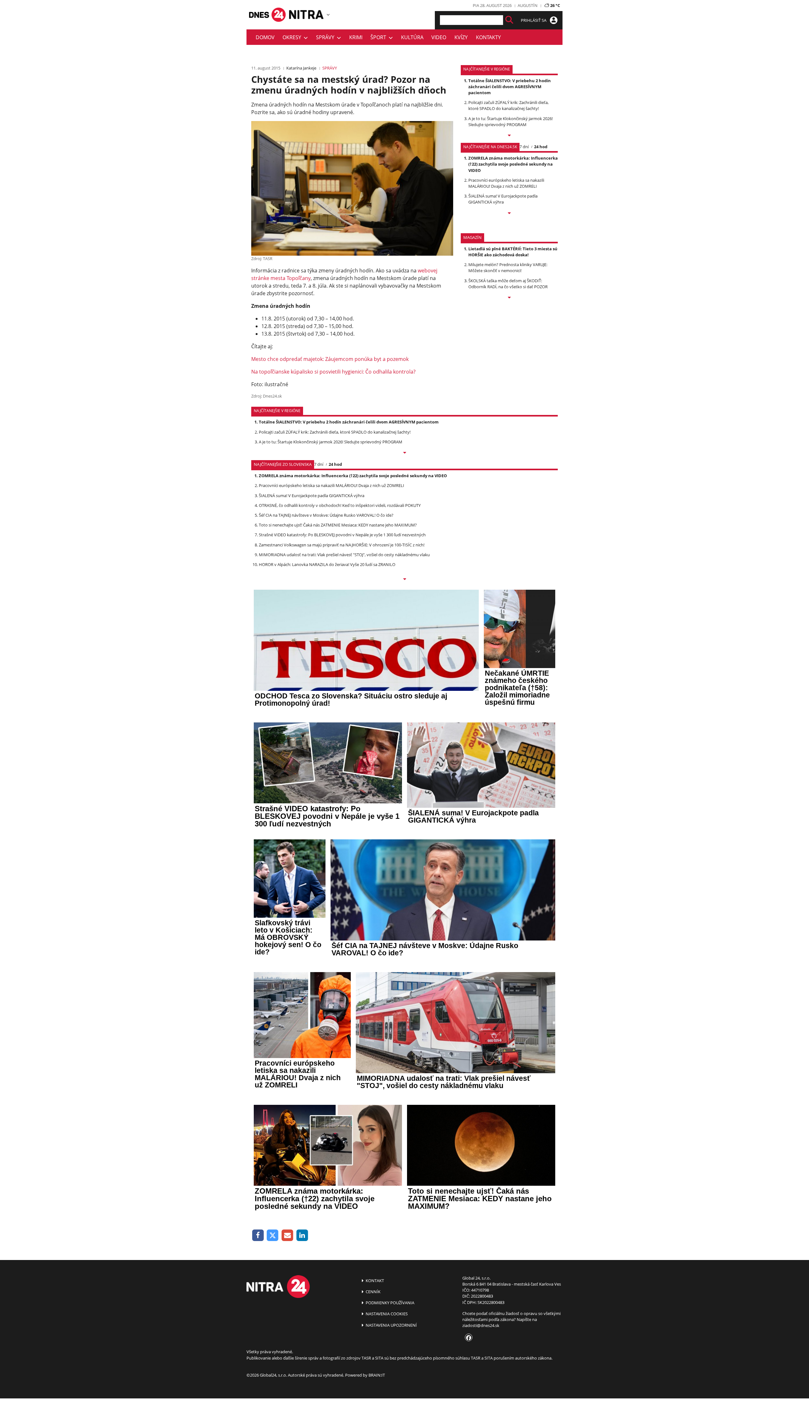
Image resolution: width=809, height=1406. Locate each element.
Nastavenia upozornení (391, 1325)
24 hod (540, 146)
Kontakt (374, 1280)
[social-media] (467, 1338)
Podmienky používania (389, 1303)
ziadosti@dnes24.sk (480, 1325)
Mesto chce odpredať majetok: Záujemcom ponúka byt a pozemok (330, 359)
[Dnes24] (306, 14)
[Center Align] (509, 20)
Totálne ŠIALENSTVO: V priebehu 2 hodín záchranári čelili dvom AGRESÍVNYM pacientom (509, 86)
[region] (328, 14)
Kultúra (412, 37)
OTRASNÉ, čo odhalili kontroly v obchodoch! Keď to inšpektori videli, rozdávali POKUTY (340, 505)
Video (438, 37)
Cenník (372, 1291)
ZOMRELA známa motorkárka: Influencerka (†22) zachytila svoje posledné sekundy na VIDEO (513, 164)
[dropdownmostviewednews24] (509, 213)
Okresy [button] (293, 37)
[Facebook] (258, 1235)
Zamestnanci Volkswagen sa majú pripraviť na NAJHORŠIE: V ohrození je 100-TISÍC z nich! (341, 545)
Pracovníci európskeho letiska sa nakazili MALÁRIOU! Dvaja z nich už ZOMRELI (506, 183)
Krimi (355, 37)
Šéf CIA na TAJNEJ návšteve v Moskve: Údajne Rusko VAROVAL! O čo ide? (326, 515)
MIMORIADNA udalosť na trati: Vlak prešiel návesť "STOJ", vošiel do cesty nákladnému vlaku (344, 554)
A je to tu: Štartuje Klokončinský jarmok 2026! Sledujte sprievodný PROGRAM (510, 121)
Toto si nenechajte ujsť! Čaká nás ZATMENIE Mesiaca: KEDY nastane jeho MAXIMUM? (338, 525)
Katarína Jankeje (301, 68)
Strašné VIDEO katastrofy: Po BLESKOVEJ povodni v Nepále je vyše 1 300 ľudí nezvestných (342, 535)
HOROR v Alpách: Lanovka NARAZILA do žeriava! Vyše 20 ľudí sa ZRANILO (327, 564)
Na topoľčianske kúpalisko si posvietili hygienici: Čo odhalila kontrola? (333, 371)
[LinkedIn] (302, 1235)
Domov (265, 37)
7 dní (524, 146)
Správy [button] (326, 37)
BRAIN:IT (376, 1375)
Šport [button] (379, 37)
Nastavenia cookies (386, 1314)
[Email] (287, 1235)
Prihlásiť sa (534, 20)
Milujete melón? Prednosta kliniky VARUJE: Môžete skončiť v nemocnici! (507, 267)
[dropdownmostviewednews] (509, 135)
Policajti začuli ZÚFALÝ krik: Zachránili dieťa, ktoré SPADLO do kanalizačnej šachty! (508, 105)
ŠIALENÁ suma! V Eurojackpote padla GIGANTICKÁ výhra (503, 199)
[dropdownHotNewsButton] (509, 298)
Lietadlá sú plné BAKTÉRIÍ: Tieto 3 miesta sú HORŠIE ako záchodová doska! (512, 252)
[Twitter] (273, 1235)
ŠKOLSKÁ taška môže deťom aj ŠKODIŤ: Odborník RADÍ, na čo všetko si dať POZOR (508, 283)
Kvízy (461, 37)
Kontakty (488, 37)
